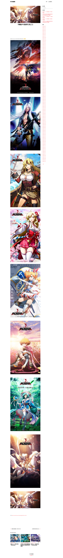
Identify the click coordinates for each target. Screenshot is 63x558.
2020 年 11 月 (44, 123)
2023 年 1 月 (44, 86)
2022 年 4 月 (44, 99)
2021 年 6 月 (44, 113)
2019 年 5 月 (44, 148)
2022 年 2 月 (44, 102)
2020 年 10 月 (44, 124)
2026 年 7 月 (44, 27)
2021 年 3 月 (44, 117)
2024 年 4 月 (44, 65)
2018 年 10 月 (44, 158)
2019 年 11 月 (44, 140)
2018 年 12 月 (44, 155)
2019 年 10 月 (44, 141)
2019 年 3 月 (44, 151)
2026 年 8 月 (44, 26)
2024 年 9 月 (44, 58)
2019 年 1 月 (44, 154)
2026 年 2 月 (44, 34)
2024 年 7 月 (44, 61)
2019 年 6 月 (44, 147)
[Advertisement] (25, 31)
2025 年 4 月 (44, 48)
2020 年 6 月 (44, 130)
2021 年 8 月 (44, 110)
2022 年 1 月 (44, 103)
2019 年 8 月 (44, 144)
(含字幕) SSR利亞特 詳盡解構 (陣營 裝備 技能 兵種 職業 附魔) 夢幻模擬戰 (25, 545)
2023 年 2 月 (44, 85)
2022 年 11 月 (44, 89)
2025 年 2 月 (44, 51)
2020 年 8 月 (44, 127)
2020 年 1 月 (44, 137)
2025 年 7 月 (44, 44)
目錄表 (51, 1)
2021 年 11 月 (44, 106)
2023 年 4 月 (44, 82)
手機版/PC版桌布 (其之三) (25, 24)
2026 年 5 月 (44, 30)
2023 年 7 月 (44, 78)
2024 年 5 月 (44, 64)
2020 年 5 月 (44, 131)
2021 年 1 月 (44, 120)
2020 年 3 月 (44, 134)
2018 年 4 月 (44, 161)
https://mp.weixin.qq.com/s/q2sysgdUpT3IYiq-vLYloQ (19, 515)
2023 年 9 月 (44, 75)
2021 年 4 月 (44, 116)
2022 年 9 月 (44, 92)
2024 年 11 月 (44, 55)
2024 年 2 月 (44, 68)
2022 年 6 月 (44, 96)
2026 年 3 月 (44, 33)
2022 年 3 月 (44, 100)
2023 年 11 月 (44, 72)
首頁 (46, 1)
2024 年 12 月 (44, 54)
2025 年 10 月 (44, 40)
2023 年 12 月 (44, 71)
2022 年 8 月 (44, 93)
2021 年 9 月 (44, 109)
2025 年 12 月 (44, 37)
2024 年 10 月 (44, 57)
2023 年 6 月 (44, 79)
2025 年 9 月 (44, 41)
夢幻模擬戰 (31, 555)
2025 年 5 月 (44, 47)
